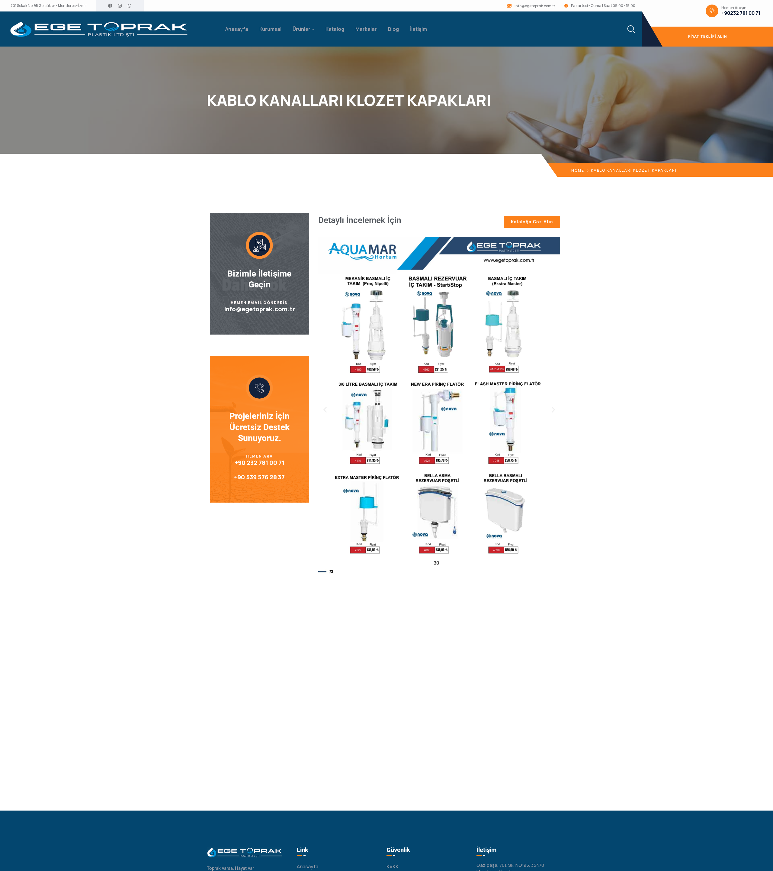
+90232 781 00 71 (740, 13)
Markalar (366, 29)
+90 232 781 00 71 (259, 462)
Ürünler (301, 29)
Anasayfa (236, 29)
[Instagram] (120, 6)
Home (577, 170)
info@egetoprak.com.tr (535, 6)
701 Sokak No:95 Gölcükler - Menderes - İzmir (49, 5)
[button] (325, 409)
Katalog (335, 29)
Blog (393, 29)
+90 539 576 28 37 (259, 477)
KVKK (392, 866)
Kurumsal (270, 29)
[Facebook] (110, 6)
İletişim (418, 29)
